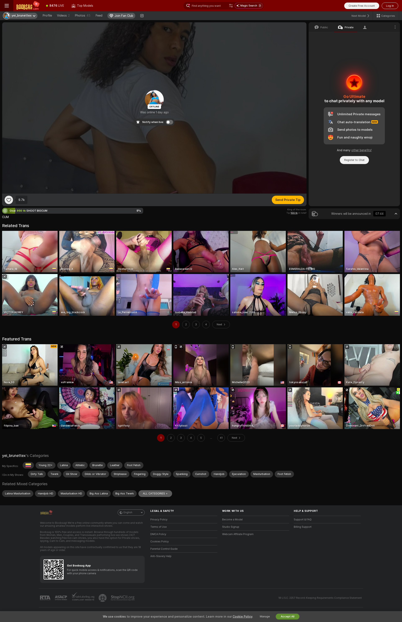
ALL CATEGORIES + (155, 493)
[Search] (231, 6)
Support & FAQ (303, 519)
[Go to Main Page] (27, 5)
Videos (63, 15)
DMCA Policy (158, 534)
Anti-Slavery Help (160, 556)
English (128, 512)
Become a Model (232, 519)
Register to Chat (354, 160)
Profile (47, 15)
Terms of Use (158, 526)
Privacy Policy (159, 519)
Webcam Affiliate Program (238, 534)
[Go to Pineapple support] (103, 598)
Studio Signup (230, 526)
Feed (98, 15)
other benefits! (361, 150)
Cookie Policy (242, 616)
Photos (82, 15)
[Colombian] (28, 465)
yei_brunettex (14, 455)
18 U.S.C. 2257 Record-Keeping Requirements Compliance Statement (320, 597)
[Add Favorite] (9, 200)
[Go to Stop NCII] (123, 597)
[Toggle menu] (6, 5)
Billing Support (303, 526)
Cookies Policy (159, 541)
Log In (390, 5)
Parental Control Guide (164, 548)
